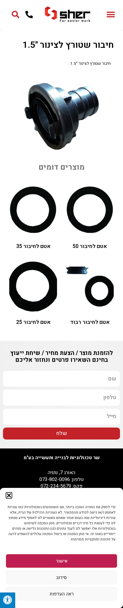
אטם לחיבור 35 (33, 246)
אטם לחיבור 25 (33, 322)
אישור (61, 561)
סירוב (61, 577)
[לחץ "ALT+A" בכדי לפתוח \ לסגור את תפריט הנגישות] (7, 600)
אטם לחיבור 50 (90, 246)
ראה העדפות (62, 594)
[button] (9, 495)
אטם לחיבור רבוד (90, 322)
